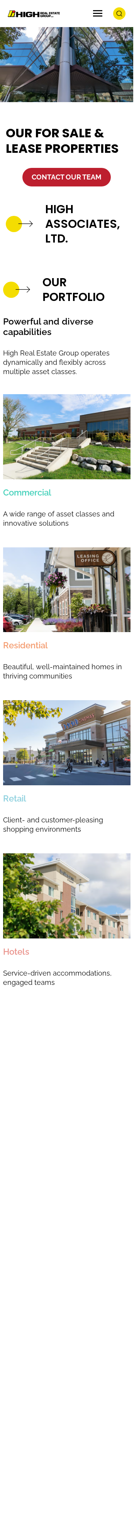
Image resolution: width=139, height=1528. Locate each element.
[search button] (119, 13)
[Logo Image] (33, 13)
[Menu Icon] (97, 13)
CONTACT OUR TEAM (67, 177)
